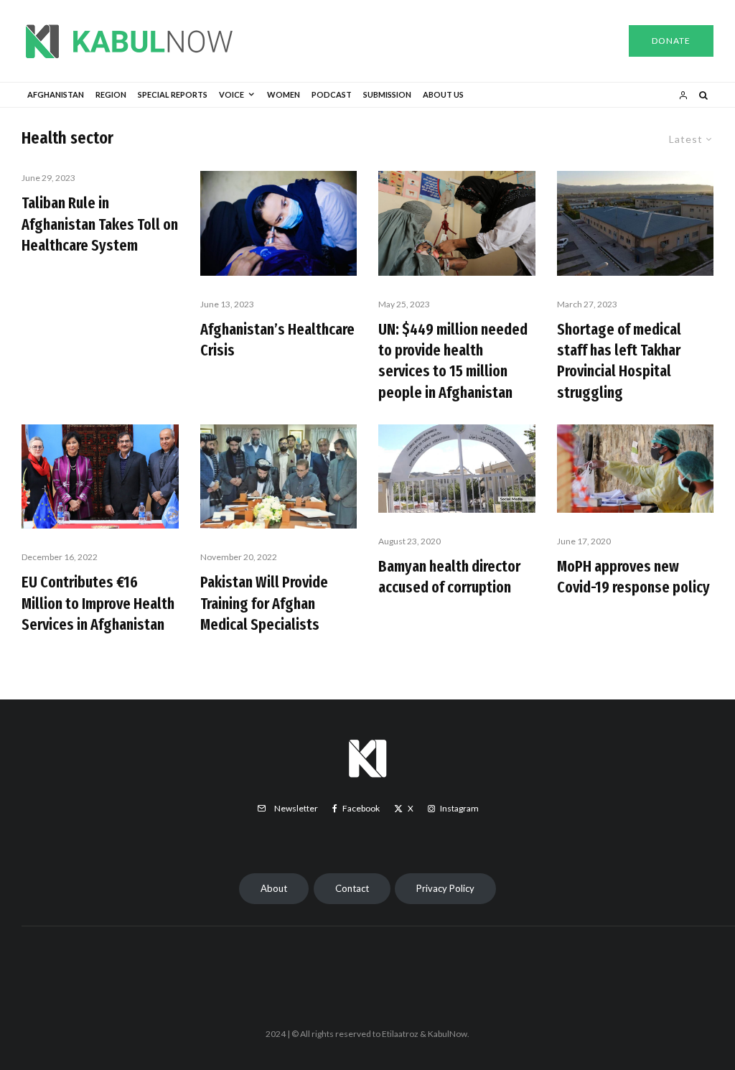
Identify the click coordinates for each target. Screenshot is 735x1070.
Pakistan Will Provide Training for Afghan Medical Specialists (264, 603)
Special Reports (172, 94)
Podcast (332, 94)
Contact (352, 888)
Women (283, 94)
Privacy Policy (445, 888)
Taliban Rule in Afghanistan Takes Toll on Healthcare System (100, 224)
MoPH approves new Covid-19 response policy (633, 577)
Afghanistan (55, 94)
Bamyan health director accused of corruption (449, 577)
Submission (387, 94)
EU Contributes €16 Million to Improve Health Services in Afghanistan (98, 603)
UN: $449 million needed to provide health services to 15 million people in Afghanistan (453, 361)
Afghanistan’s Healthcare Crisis (277, 340)
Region (110, 94)
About (274, 888)
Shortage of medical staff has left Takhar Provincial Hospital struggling (619, 361)
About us (443, 94)
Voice (231, 94)
